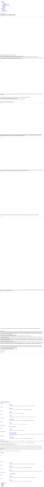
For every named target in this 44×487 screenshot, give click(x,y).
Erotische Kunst (11, 419)
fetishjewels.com (4, 13)
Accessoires (10, 415)
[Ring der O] (1, 403)
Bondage (10, 429)
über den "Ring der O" (12, 426)
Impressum (3, 484)
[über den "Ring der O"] (2, 425)
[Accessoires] (1, 414)
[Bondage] (1, 410)
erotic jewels (10, 408)
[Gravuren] (1, 468)
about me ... (10, 476)
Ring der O (10, 404)
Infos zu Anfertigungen (4, 482)
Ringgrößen (3, 483)
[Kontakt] (1, 478)
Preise (2, 485)
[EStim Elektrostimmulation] (3, 431)
